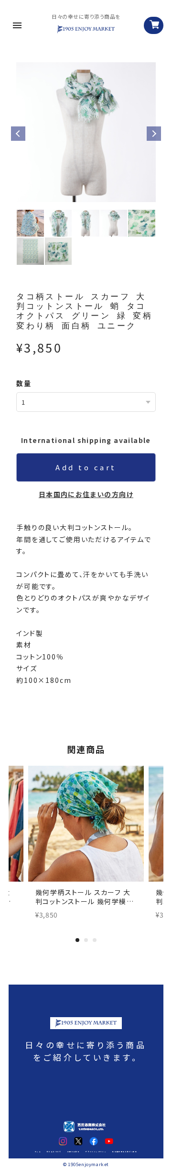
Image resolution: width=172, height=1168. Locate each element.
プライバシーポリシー (96, 1152)
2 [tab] (86, 940)
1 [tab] (77, 940)
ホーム (38, 1152)
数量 (23, 383)
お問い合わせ (73, 1152)
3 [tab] (94, 940)
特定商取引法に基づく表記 (124, 1152)
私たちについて (54, 1152)
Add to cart (86, 467)
